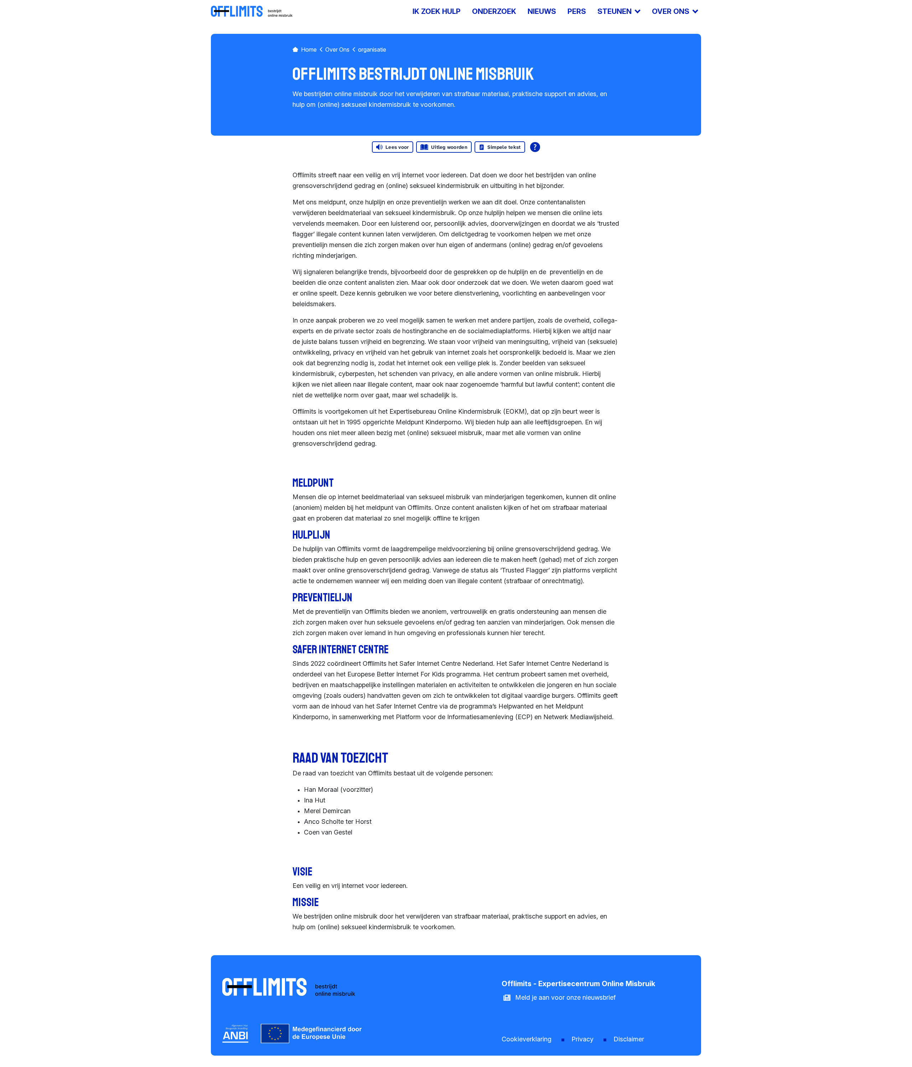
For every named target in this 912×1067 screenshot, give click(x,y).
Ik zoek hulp (437, 11)
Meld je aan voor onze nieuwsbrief (565, 997)
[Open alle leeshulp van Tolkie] (535, 147)
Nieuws (542, 11)
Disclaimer (628, 1039)
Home (309, 49)
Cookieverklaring (526, 1039)
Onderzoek (494, 11)
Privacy (582, 1039)
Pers (577, 11)
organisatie (372, 49)
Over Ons (337, 49)
